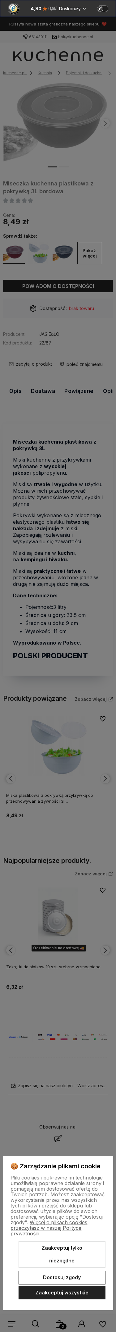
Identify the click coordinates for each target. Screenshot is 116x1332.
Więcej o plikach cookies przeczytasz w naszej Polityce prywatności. (49, 1228)
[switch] (102, 8)
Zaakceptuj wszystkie (61, 1292)
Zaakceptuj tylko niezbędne (61, 1254)
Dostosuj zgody (62, 1277)
